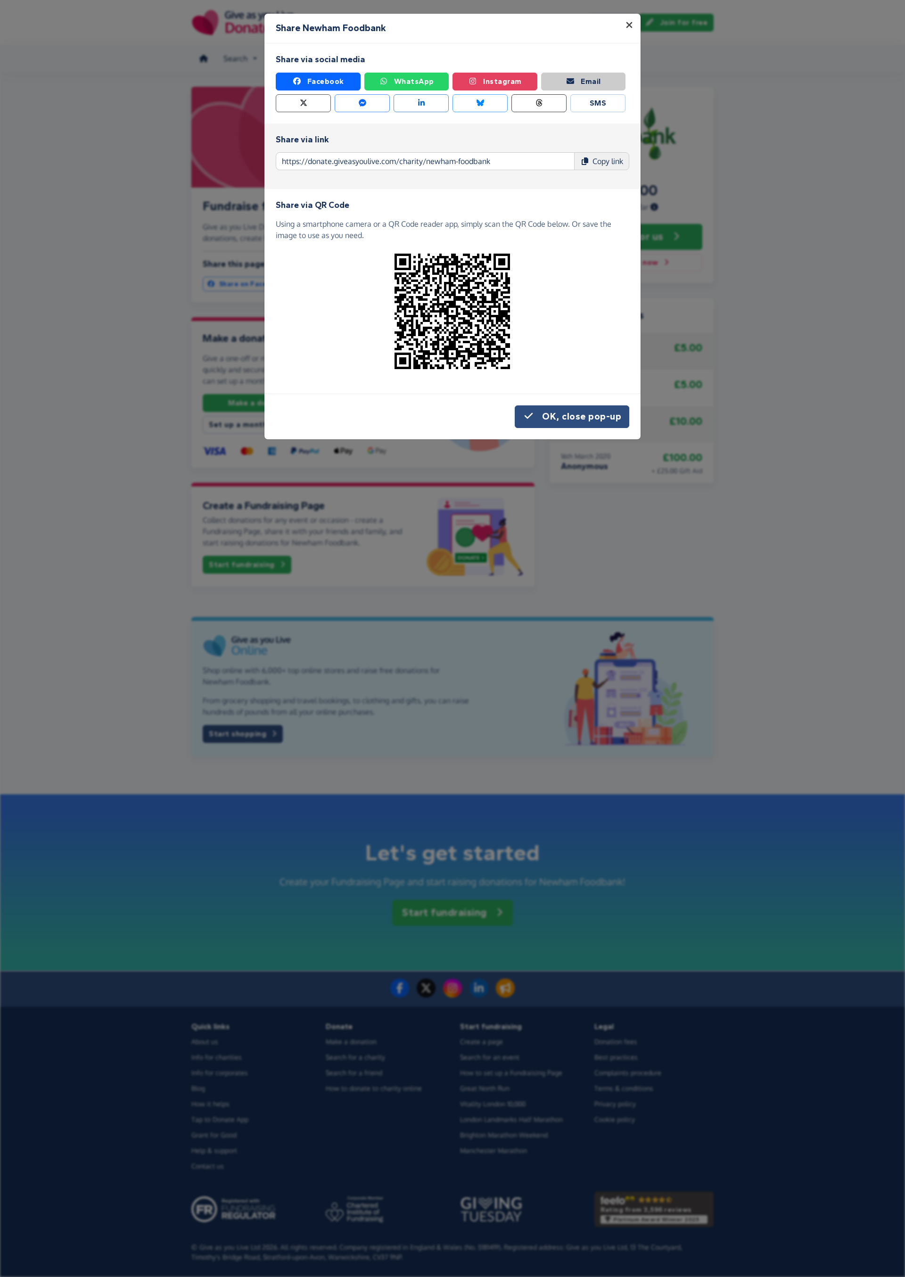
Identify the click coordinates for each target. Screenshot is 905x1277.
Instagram (502, 81)
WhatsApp (414, 81)
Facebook (325, 81)
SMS (598, 103)
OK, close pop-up (581, 416)
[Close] (629, 25)
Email (591, 81)
